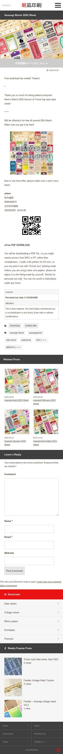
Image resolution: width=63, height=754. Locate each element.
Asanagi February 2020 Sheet (44, 402)
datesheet (26, 340)
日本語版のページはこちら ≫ (31, 63)
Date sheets (10, 603)
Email (8, 537)
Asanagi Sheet (17, 333)
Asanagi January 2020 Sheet (15, 443)
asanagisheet (35, 333)
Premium (8, 638)
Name (8, 521)
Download (15, 325)
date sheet (11, 340)
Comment (10, 474)
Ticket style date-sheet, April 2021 (41, 659)
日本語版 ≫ (7, 5)
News (37, 726)
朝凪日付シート (13, 347)
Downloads (8, 734)
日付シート (41, 340)
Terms (5, 742)
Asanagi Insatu (31, 5)
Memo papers (11, 621)
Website (9, 553)
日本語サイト (40, 742)
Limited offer (31, 325)
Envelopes (9, 630)
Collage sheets (11, 612)
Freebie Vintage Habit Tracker (39, 680)
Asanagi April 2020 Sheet (16, 400)
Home (5, 726)
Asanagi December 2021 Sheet (45, 443)
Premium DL (40, 734)
